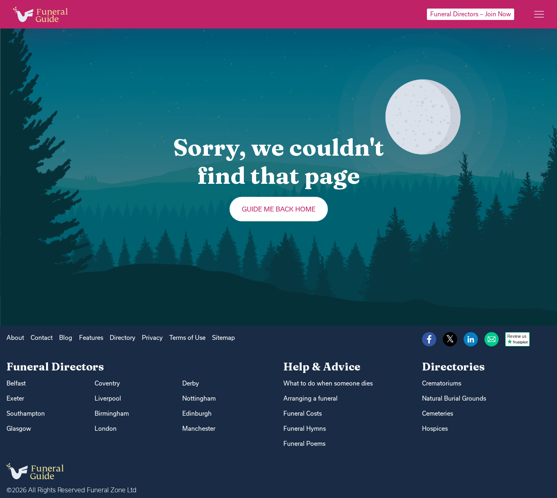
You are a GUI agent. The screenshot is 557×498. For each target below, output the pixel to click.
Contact (42, 337)
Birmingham (112, 413)
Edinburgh (197, 413)
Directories (453, 366)
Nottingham (199, 398)
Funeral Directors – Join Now (470, 14)
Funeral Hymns (304, 428)
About (15, 337)
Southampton (26, 413)
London (106, 428)
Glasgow (19, 428)
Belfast (16, 383)
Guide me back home (279, 209)
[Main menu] (539, 14)
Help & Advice (321, 366)
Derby (190, 383)
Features (91, 337)
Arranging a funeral (310, 398)
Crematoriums (441, 383)
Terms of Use (187, 337)
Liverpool (108, 398)
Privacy (152, 337)
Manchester (198, 428)
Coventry (107, 383)
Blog (65, 337)
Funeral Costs (302, 413)
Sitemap (223, 337)
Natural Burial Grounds (454, 398)
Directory (122, 337)
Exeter (15, 398)
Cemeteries (437, 413)
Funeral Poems (304, 443)
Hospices (435, 428)
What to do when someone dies (328, 383)
